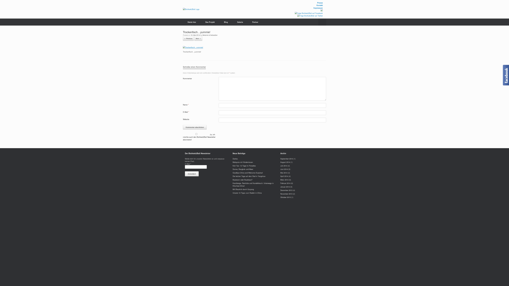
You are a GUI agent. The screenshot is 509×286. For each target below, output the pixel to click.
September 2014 (286, 158)
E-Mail (186, 112)
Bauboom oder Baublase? (242, 179)
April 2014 (284, 176)
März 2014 (284, 179)
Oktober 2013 (285, 197)
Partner (255, 22)
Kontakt (320, 5)
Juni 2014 (284, 169)
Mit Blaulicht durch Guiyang (243, 189)
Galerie (240, 22)
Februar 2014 (285, 183)
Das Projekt (210, 22)
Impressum (318, 8)
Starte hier (192, 22)
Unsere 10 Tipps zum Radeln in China (247, 193)
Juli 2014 (283, 165)
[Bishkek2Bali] (191, 9)
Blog (226, 22)
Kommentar (187, 78)
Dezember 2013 (286, 190)
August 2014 (285, 162)
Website (186, 119)
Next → (198, 38)
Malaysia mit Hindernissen (243, 162)
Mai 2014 (283, 172)
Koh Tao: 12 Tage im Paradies (244, 165)
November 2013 (286, 194)
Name (186, 104)
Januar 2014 (285, 187)
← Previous (188, 38)
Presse (320, 2)
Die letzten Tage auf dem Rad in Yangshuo (249, 176)
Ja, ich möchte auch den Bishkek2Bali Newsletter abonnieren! (199, 137)
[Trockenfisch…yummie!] (193, 47)
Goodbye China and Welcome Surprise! (248, 172)
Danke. (235, 158)
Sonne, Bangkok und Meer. (243, 169)
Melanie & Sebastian (210, 35)
